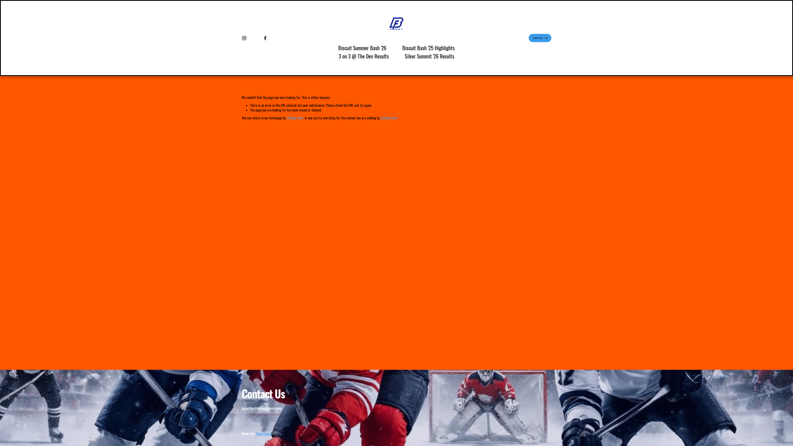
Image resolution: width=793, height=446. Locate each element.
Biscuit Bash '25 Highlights (428, 48)
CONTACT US (540, 38)
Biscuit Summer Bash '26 (362, 48)
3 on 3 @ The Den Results (364, 56)
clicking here (295, 117)
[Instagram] (244, 38)
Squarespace (264, 433)
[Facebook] (265, 38)
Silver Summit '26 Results (429, 56)
